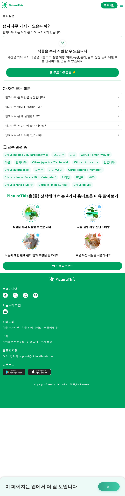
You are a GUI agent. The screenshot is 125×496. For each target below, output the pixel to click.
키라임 (66, 177)
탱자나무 (21, 162)
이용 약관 (32, 341)
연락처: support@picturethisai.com (31, 356)
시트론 (39, 169)
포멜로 (79, 177)
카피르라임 (56, 169)
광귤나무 (58, 154)
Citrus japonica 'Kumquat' (85, 169)
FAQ (5, 356)
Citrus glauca (82, 184)
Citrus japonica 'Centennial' (50, 162)
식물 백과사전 (11, 327)
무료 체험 (109, 5)
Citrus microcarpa (86, 162)
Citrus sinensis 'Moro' (19, 184)
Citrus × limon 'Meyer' (95, 154)
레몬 (7, 162)
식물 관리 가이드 (32, 327)
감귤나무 (109, 162)
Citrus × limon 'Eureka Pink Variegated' (30, 177)
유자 (92, 177)
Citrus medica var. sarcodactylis (26, 154)
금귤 (72, 154)
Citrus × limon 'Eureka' (53, 184)
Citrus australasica (17, 169)
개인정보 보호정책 (13, 341)
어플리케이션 (52, 327)
